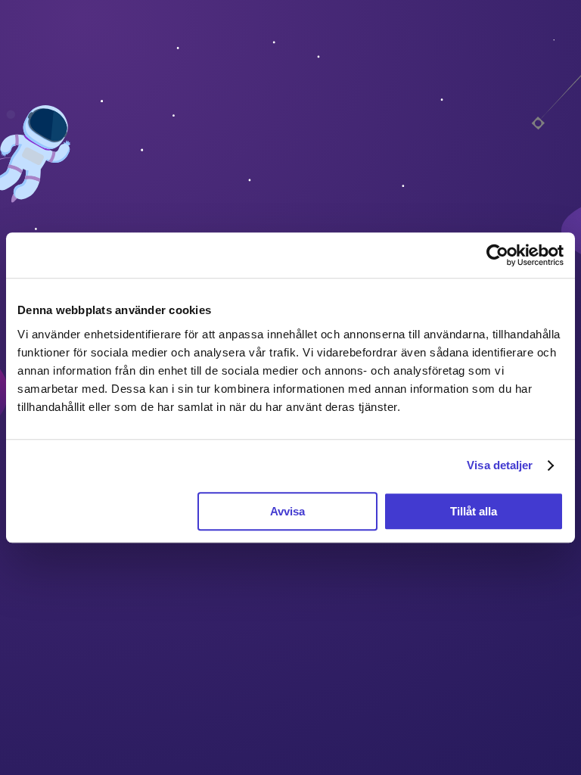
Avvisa (287, 511)
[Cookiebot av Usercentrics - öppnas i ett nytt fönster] (497, 255)
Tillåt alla (473, 511)
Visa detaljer (500, 465)
